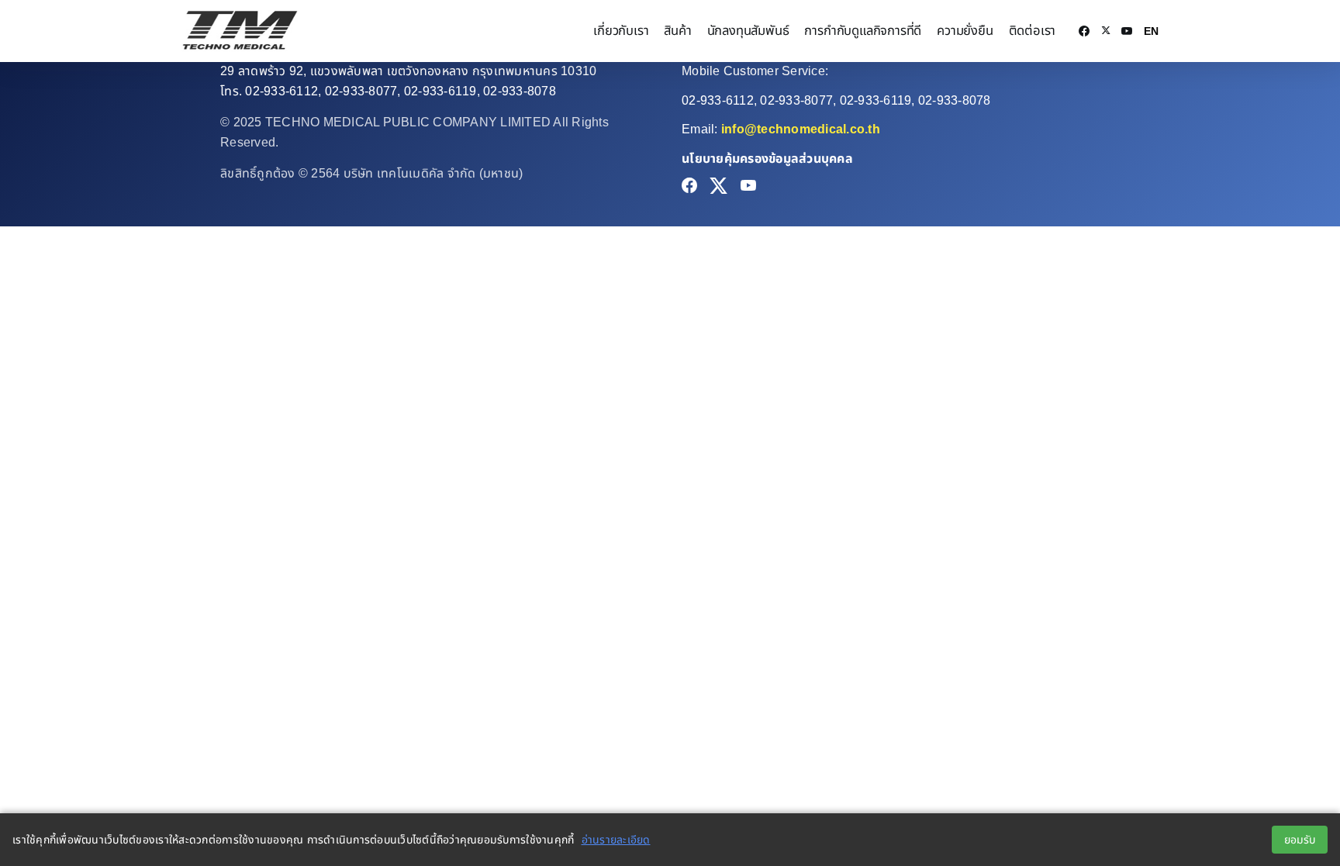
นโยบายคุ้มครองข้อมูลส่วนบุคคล (767, 158)
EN (1151, 31)
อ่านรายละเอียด (616, 839)
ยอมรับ (1299, 839)
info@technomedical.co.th (800, 129)
